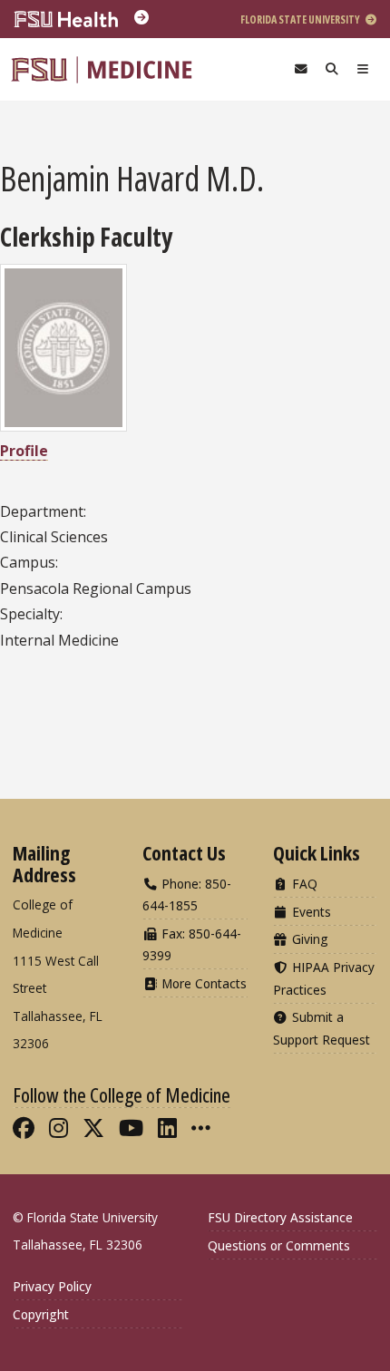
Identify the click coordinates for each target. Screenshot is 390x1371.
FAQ (302, 883)
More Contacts (202, 983)
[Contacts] (301, 69)
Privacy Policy (52, 1286)
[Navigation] (362, 69)
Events (309, 911)
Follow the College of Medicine (121, 1094)
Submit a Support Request (321, 1027)
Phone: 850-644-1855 (186, 894)
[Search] (332, 69)
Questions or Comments (279, 1245)
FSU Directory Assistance (280, 1217)
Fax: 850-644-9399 (191, 944)
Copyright (41, 1314)
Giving (308, 939)
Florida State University (301, 19)
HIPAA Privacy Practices (324, 977)
